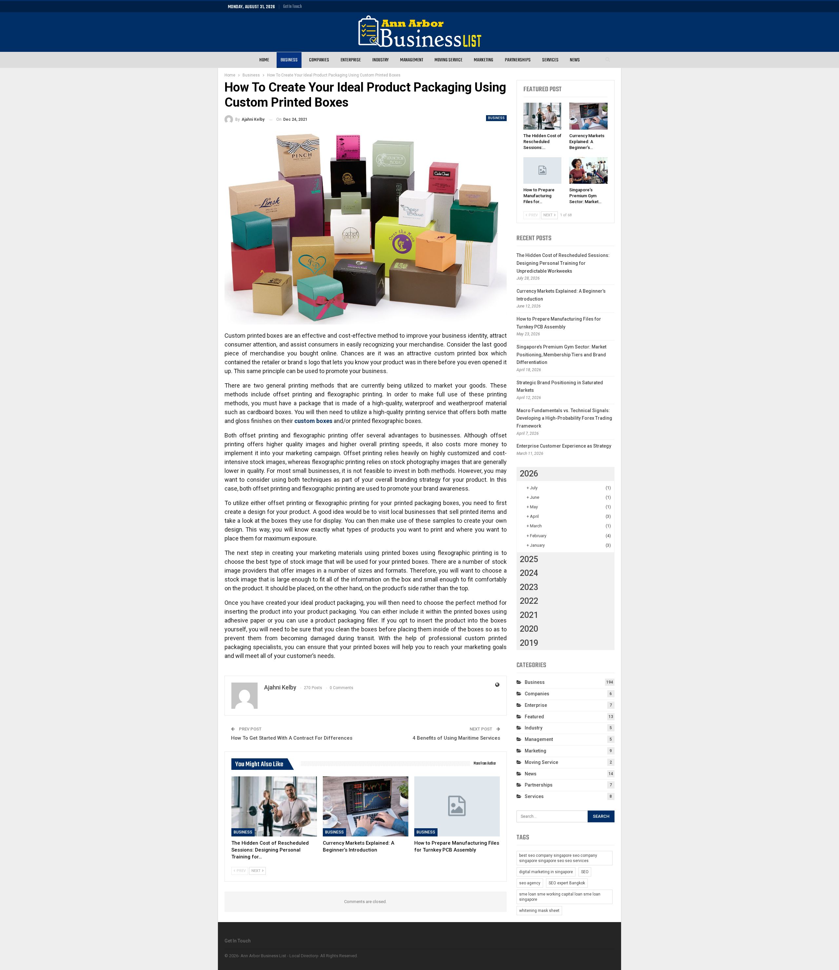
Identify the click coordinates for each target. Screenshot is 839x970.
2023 (529, 587)
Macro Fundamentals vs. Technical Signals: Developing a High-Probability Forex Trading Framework (564, 418)
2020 (529, 629)
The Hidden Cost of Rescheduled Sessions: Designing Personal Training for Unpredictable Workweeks (563, 263)
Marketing (483, 60)
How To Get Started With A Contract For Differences (291, 738)
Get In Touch (292, 7)
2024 (529, 573)
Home (264, 60)
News (575, 60)
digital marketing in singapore (546, 872)
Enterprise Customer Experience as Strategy (564, 446)
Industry (380, 60)
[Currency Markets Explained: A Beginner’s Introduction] (365, 806)
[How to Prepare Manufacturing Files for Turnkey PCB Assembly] (457, 806)
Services (550, 60)
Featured (534, 716)
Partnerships (518, 60)
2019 (529, 643)
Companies (319, 60)
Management (411, 60)
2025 (529, 559)
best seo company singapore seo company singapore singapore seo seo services (558, 858)
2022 (529, 601)
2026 (529, 473)
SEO (585, 872)
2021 (529, 615)
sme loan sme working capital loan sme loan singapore (559, 897)
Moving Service (448, 60)
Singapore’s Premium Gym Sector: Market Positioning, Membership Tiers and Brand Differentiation (561, 354)
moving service (541, 762)
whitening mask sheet (539, 910)
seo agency (529, 883)
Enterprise (351, 60)
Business (289, 60)
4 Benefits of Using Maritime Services (456, 738)
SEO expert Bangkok (567, 883)
